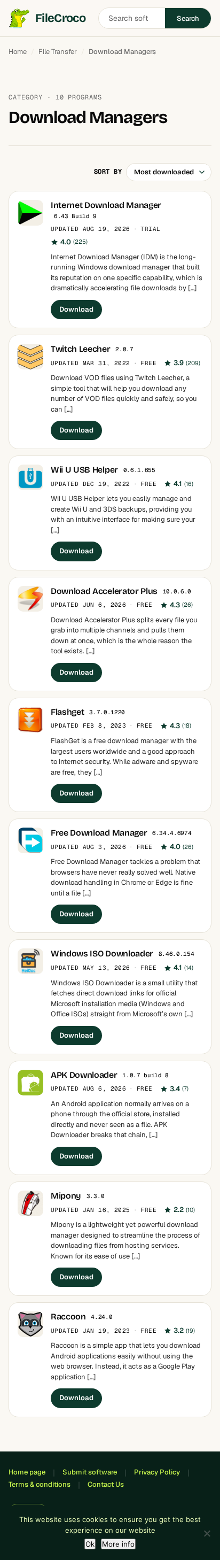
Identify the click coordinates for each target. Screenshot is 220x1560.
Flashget (67, 712)
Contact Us (106, 1484)
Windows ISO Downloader (102, 953)
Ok (90, 1544)
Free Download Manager (99, 833)
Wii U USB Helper (84, 470)
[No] (206, 1533)
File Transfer (57, 51)
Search (188, 18)
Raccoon (68, 1316)
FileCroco (60, 18)
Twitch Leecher (81, 349)
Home (18, 51)
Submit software (89, 1472)
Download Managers (122, 51)
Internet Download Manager (106, 205)
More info (118, 1544)
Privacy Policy (157, 1472)
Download (76, 309)
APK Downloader (84, 1075)
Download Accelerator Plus (104, 591)
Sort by (108, 171)
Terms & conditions (39, 1484)
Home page (27, 1472)
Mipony (66, 1196)
